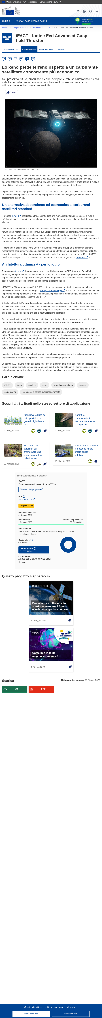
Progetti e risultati (20, 28)
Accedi (78, 11)
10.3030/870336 (25, 499)
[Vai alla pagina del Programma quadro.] (7, 38)
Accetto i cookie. (31, 1014)
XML (17, 689)
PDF (43, 689)
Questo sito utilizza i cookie (37, 1007)
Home (4, 28)
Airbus (18, 271)
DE (4, 58)
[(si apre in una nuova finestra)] (11, 10)
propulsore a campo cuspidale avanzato (41, 392)
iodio (19, 385)
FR (21, 58)
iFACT (15, 216)
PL (33, 58)
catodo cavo (10, 392)
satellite (32, 385)
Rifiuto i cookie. (70, 1014)
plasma (82, 385)
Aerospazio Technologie (51, 290)
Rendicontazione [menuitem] (46, 49)
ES (15, 58)
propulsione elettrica (63, 385)
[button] (84, 11)
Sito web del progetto (30, 490)
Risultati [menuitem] (61, 49)
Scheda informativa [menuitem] (11, 49)
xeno (44, 385)
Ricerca (91, 11)
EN (10, 58)
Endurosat (81, 257)
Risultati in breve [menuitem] (29, 49)
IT (27, 58)
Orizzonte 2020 (39, 28)
